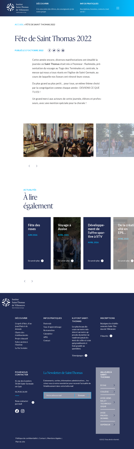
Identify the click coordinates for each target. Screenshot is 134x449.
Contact (42, 438)
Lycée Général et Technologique (106, 402)
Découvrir (42, 3)
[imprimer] (63, 50)
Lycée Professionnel (104, 415)
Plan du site (20, 441)
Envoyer (81, 395)
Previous (29, 166)
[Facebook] (49, 50)
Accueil (19, 24)
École (103, 385)
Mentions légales (54, 438)
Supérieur (105, 424)
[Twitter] (54, 50)
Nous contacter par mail (21, 402)
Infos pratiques (89, 3)
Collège (104, 392)
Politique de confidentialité (26, 438)
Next (36, 166)
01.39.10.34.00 (21, 392)
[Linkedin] (58, 50)
